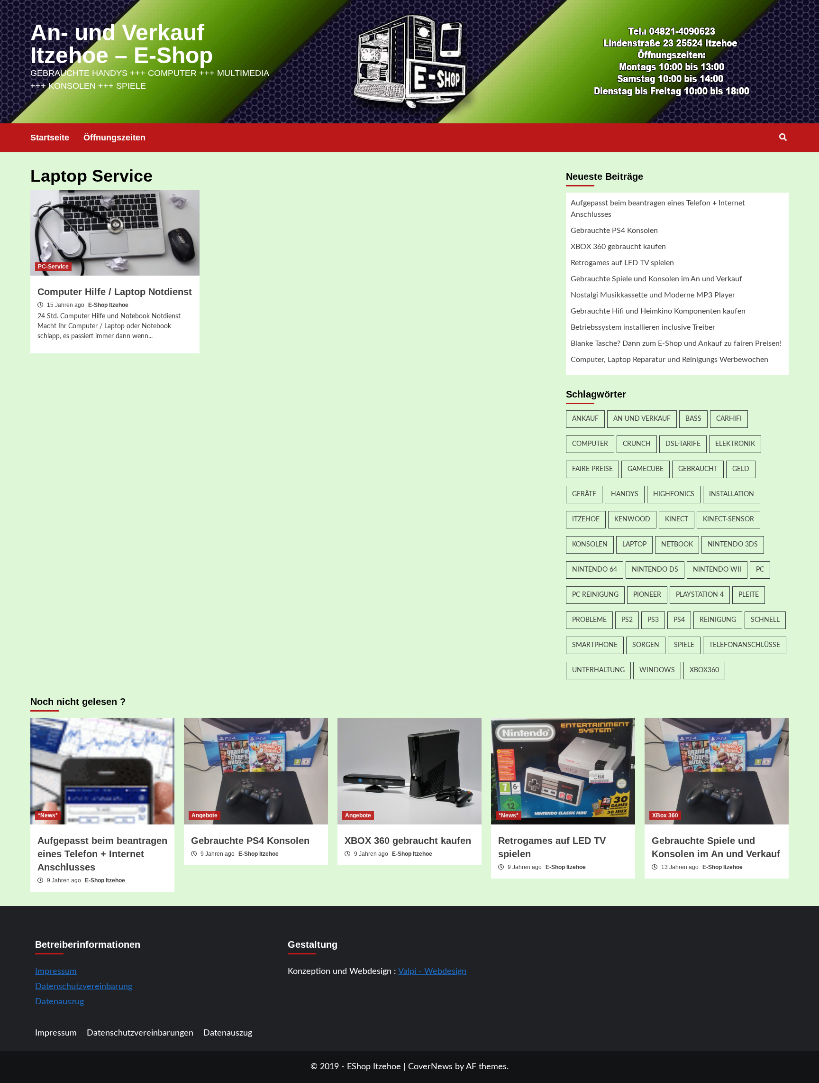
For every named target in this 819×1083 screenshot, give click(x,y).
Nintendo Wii (717, 569)
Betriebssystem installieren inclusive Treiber (643, 327)
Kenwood (632, 519)
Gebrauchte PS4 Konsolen (614, 230)
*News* (48, 815)
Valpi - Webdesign (432, 971)
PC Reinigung (595, 595)
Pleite (748, 595)
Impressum (56, 971)
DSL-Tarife (683, 444)
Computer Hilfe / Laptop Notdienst (114, 292)
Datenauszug (59, 1002)
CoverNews (430, 1067)
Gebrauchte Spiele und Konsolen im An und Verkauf (656, 279)
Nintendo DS (655, 569)
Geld (740, 469)
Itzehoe (586, 519)
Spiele (684, 645)
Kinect (676, 519)
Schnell (765, 620)
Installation (731, 494)
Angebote (204, 815)
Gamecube (646, 469)
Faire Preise (592, 469)
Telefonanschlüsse (744, 645)
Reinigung (718, 620)
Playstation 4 (700, 595)
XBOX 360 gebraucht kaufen (618, 246)
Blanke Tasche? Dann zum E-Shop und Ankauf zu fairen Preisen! (676, 343)
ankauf (585, 419)
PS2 (627, 620)
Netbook (677, 544)
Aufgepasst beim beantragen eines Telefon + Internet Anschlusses (658, 208)
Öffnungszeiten (114, 137)
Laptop (634, 544)
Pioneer (647, 595)
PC (760, 569)
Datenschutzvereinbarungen (140, 1033)
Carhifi (729, 419)
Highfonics (673, 494)
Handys (624, 494)
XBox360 (704, 670)
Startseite (49, 137)
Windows (657, 670)
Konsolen (590, 544)
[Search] (783, 138)
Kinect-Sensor (728, 519)
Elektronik (735, 444)
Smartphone (595, 645)
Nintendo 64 (594, 569)
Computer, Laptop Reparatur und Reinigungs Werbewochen (669, 359)
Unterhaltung (598, 670)
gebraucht (698, 469)
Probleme (589, 620)
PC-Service (53, 266)
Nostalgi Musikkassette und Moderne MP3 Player (653, 295)
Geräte (584, 494)
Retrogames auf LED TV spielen (622, 263)
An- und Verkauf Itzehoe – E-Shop (121, 44)
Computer (590, 444)
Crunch (637, 444)
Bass (693, 419)
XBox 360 (665, 815)
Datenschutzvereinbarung (83, 986)
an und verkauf (642, 419)
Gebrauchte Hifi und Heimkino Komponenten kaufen (658, 311)
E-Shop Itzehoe (108, 305)
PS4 (679, 620)
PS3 (653, 620)
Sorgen (645, 645)
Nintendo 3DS (733, 544)
